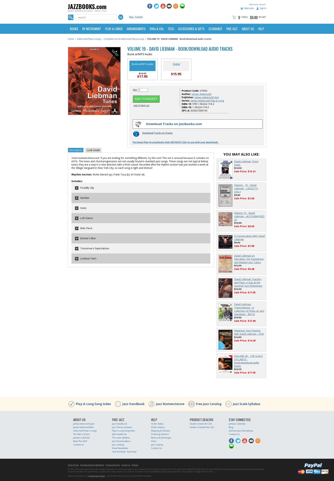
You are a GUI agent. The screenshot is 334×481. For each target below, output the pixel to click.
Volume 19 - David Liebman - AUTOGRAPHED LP (249, 216)
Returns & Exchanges (161, 437)
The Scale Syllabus (121, 437)
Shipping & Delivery (160, 430)
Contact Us (78, 444)
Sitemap (135, 465)
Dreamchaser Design (96, 476)
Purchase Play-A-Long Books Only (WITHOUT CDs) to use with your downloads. (176, 142)
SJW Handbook (119, 434)
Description (75, 150)
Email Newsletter (120, 448)
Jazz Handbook (133, 404)
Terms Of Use (73, 465)
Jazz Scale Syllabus (246, 404)
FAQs (153, 441)
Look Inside (93, 150)
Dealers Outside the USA (202, 427)
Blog (231, 427)
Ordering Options (160, 434)
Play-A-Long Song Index (93, 404)
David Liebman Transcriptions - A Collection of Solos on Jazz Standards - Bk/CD (249, 309)
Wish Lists (249, 8)
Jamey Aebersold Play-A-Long (207, 100)
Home (71, 38)
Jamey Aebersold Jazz (207, 97)
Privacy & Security (113, 465)
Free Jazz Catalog (208, 404)
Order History (158, 427)
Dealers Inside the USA (201, 423)
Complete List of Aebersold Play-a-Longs (124, 38)
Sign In (263, 8)
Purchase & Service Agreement (92, 465)
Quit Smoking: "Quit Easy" (124, 451)
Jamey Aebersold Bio (83, 427)
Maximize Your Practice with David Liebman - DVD (249, 332)
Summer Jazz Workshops (241, 430)
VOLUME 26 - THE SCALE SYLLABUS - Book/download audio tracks (248, 361)
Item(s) (244, 17)
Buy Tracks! (136, 16)
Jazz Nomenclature (170, 404)
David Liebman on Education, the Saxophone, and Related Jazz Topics (249, 259)
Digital (176, 64)
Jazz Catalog (118, 444)
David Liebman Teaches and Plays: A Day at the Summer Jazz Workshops (248, 282)
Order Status (157, 423)
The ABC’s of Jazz (81, 434)
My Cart (262, 17)
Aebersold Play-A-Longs (89, 38)
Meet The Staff (80, 441)
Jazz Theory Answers (122, 427)
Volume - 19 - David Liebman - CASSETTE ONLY (246, 188)
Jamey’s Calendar (81, 437)
